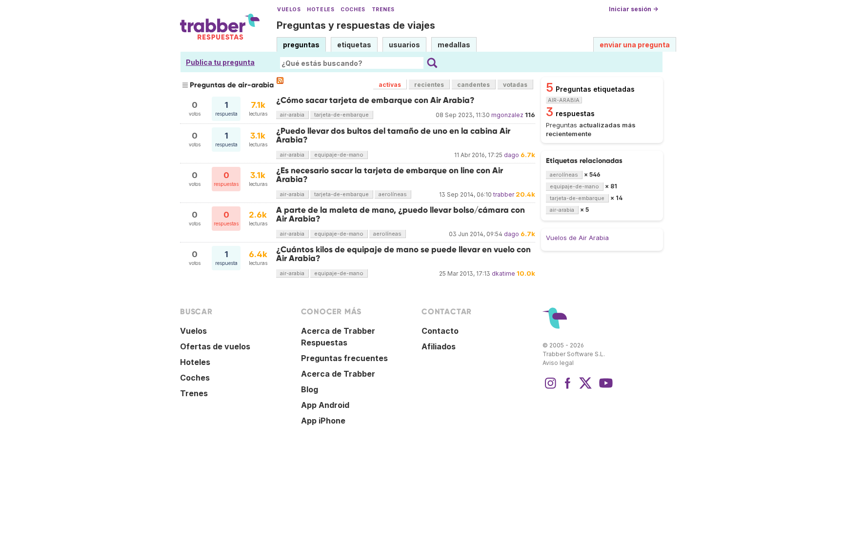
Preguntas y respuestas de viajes (356, 25)
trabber (503, 194)
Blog (309, 389)
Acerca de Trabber (338, 374)
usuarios (404, 44)
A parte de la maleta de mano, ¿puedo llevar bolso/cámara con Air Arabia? (400, 214)
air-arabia (292, 114)
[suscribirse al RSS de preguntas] (280, 80)
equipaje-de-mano (338, 154)
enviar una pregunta (635, 44)
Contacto (440, 331)
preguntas (301, 44)
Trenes (383, 9)
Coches (353, 9)
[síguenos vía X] (585, 388)
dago (511, 155)
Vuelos (289, 9)
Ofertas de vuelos (215, 346)
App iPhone (323, 420)
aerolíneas (393, 194)
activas (390, 84)
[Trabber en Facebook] (568, 388)
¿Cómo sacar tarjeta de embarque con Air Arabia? (375, 100)
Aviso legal (558, 362)
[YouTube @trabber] (604, 388)
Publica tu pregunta (220, 62)
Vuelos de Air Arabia (577, 238)
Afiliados (439, 346)
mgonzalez (507, 115)
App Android (325, 405)
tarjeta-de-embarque (341, 114)
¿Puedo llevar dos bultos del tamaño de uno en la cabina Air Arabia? (393, 135)
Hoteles (320, 9)
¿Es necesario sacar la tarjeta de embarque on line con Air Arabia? (389, 174)
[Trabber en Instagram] (550, 388)
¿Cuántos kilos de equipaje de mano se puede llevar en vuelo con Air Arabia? (403, 253)
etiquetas (354, 44)
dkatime (503, 273)
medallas (454, 44)
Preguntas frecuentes (344, 358)
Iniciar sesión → (633, 9)
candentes (473, 84)
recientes (429, 84)
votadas (515, 84)
